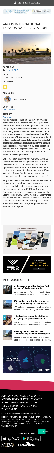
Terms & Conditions (13, 406)
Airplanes (7, 117)
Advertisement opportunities (19, 402)
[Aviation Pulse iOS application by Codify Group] (11, 438)
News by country (30, 396)
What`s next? (9, 409)
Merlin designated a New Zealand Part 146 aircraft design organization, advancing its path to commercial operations (31, 287)
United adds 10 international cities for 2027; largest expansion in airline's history (31, 317)
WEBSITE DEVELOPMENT (27, 433)
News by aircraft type (15, 399)
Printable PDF (11, 70)
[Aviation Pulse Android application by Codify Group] (32, 438)
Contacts (36, 399)
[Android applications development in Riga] (27, 360)
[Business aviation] (5, 87)
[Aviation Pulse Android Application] (27, 11)
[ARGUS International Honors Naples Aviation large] (27, 49)
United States (9, 110)
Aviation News (9, 396)
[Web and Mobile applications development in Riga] (45, 431)
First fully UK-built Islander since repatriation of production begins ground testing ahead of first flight (32, 332)
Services (32, 406)
